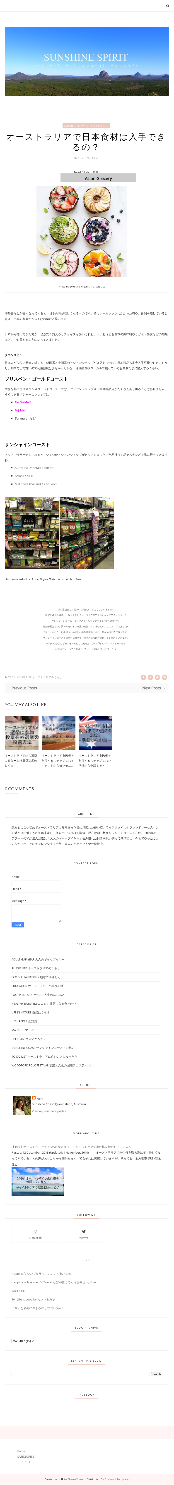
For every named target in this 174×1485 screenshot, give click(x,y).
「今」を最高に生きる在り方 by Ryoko (37, 1308)
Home (21, 1451)
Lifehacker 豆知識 (24, 1021)
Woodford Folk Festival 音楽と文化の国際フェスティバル (52, 1065)
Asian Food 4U (24, 476)
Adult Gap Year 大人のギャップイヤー (38, 959)
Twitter (84, 1238)
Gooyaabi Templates (117, 1479)
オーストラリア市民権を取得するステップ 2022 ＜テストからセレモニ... (58, 760)
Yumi (82, 158)
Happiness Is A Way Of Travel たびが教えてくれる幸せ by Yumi (54, 1282)
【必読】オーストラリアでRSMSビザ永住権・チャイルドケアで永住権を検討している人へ (71, 1147)
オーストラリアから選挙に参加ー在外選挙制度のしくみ (21, 760)
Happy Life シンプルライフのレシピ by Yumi (41, 1274)
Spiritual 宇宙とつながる (29, 1039)
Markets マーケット (26, 1030)
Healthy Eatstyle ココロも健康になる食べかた (44, 1003)
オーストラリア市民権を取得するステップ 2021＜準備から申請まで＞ (95, 760)
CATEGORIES (25, 1456)
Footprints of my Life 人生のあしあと (38, 995)
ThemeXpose (76, 1479)
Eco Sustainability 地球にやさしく (36, 977)
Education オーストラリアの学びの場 (37, 986)
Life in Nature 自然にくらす (31, 1012)
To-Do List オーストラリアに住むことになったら (44, 1056)
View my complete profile (49, 1111)
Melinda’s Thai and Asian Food (36, 484)
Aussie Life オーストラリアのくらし (86, 125)
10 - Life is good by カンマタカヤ (33, 1299)
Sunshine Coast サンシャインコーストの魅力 (43, 1048)
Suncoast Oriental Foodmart (34, 468)
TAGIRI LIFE (19, 1291)
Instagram (35, 1238)
